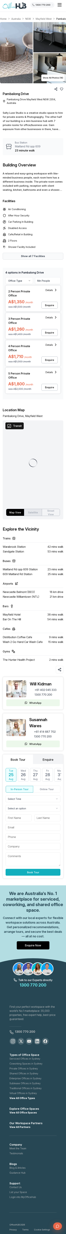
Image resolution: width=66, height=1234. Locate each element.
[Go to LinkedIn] (37, 1041)
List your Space (18, 1192)
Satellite (33, 512)
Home (3, 18)
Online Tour (47, 789)
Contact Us (15, 1187)
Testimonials (16, 1153)
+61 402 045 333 (46, 690)
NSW (28, 18)
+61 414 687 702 (45, 731)
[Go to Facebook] (45, 1041)
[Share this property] (59, 669)
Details (49, 290)
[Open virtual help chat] (57, 1226)
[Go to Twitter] (21, 1041)
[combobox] (33, 798)
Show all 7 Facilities (33, 256)
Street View (50, 512)
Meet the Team (17, 1148)
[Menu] (59, 4)
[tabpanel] (33, 821)
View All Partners (19, 1127)
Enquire (49, 305)
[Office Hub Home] (14, 6)
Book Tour (33, 872)
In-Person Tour (19, 789)
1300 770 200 (43, 694)
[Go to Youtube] (29, 1041)
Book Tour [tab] (18, 759)
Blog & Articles (17, 1167)
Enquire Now (33, 945)
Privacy (13, 1229)
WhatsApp (35, 702)
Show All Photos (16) (53, 77)
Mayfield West (44, 18)
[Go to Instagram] (12, 1041)
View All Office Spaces (23, 1112)
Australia (16, 18)
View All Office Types (22, 1098)
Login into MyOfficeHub (22, 1197)
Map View (15, 512)
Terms (25, 1229)
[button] (33, 52)
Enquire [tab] (48, 759)
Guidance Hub (17, 1172)
